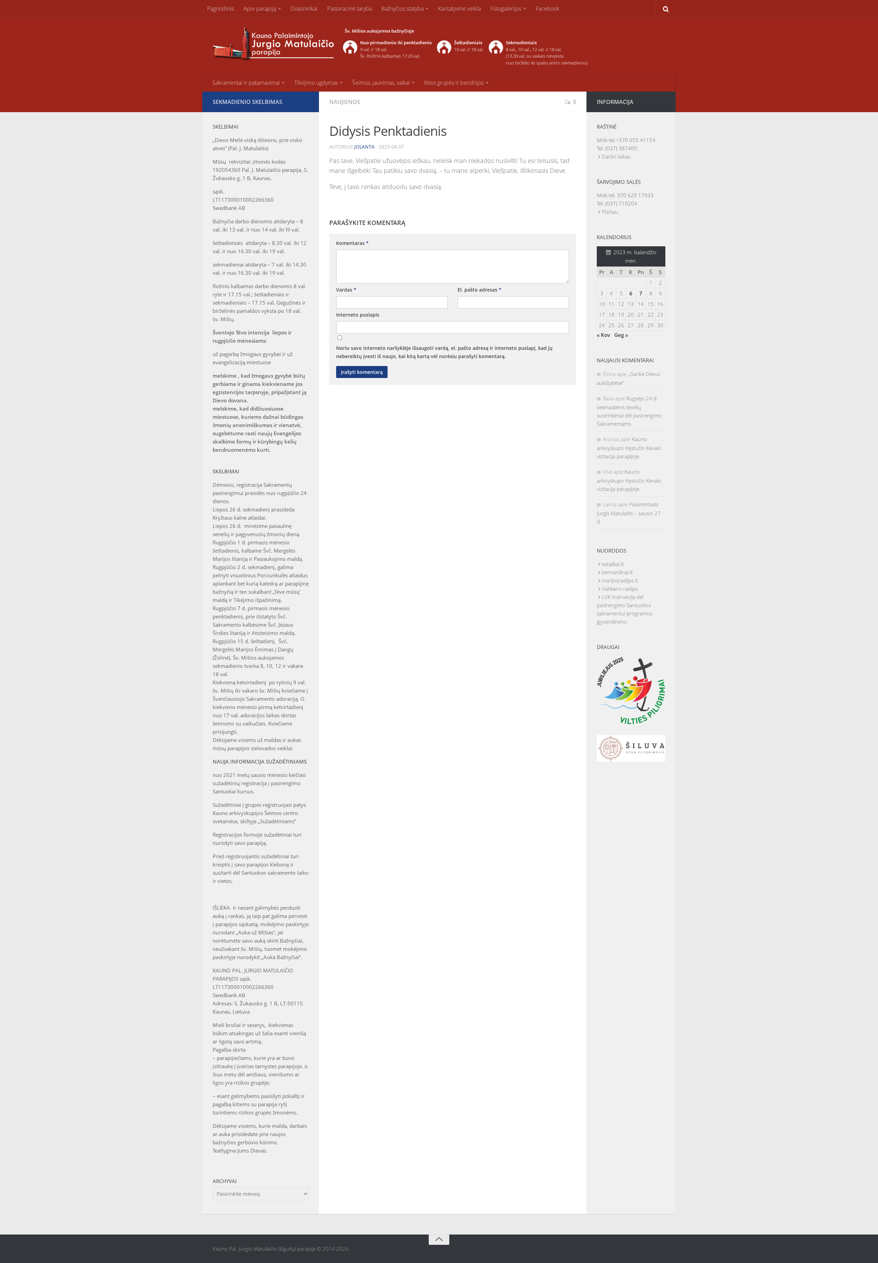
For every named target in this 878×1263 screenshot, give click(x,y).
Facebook (547, 8)
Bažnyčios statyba (402, 8)
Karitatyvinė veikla (459, 8)
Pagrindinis (220, 8)
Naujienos (344, 102)
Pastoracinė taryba (349, 8)
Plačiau (610, 211)
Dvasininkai (304, 8)
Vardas (346, 289)
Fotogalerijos (505, 8)
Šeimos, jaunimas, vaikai (381, 82)
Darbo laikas (616, 156)
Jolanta (364, 146)
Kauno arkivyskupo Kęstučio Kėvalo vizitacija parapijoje (629, 448)
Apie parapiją (260, 8)
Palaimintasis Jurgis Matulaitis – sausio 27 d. (629, 513)
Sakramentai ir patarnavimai (246, 82)
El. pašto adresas (479, 289)
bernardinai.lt (617, 572)
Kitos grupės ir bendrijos (454, 82)
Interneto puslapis (357, 314)
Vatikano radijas (620, 588)
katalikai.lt (613, 563)
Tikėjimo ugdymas (316, 82)
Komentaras (352, 243)
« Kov (603, 334)
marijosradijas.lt (620, 580)
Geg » (621, 334)
